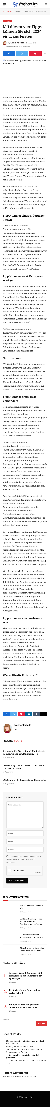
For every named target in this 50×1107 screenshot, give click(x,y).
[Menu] (4, 4)
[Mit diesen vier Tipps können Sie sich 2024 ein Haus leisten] (25, 73)
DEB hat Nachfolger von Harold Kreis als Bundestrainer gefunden (31, 921)
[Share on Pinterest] (35, 53)
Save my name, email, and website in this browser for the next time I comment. (23, 859)
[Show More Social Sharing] (44, 53)
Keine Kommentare (11, 46)
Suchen (6, 1019)
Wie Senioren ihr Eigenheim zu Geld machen (25, 780)
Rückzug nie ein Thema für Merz (20, 1046)
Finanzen (7, 21)
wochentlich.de (17, 43)
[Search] (46, 4)
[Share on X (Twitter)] (22, 53)
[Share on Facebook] (9, 53)
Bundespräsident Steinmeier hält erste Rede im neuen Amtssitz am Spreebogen (25, 976)
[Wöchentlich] (25, 4)
